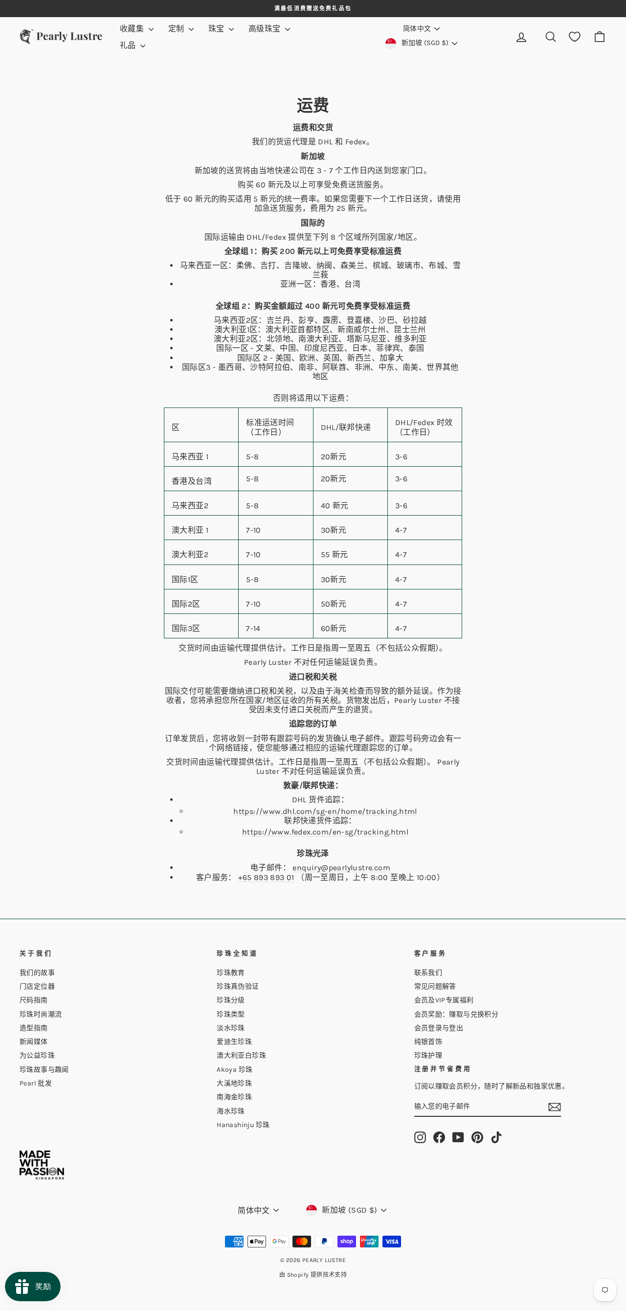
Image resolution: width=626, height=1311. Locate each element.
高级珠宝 (265, 28)
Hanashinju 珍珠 (243, 1125)
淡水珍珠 (231, 1028)
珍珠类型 (231, 1014)
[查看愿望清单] (574, 37)
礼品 (129, 45)
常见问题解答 (435, 986)
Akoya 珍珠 (234, 1069)
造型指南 (34, 1028)
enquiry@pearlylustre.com (341, 867)
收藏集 (133, 28)
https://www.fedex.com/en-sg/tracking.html (325, 831)
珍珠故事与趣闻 (44, 1069)
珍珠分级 (231, 1000)
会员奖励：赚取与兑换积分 (456, 1014)
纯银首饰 (428, 1042)
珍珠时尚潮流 (41, 1014)
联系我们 (428, 973)
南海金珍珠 (234, 1097)
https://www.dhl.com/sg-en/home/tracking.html (325, 811)
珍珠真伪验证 (238, 986)
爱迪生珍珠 (234, 1042)
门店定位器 (37, 986)
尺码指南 (34, 1000)
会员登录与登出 (439, 1028)
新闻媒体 (34, 1042)
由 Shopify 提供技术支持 (313, 1274)
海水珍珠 (231, 1111)
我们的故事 (37, 973)
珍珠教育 (231, 973)
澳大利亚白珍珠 (241, 1055)
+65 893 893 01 (266, 877)
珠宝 (217, 28)
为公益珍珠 (37, 1055)
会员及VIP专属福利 (444, 1000)
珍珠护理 (428, 1055)
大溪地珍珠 (234, 1083)
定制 (177, 28)
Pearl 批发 (36, 1083)
